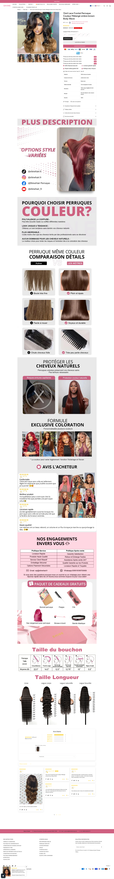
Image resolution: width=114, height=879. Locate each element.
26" (87, 34)
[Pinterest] (6, 866)
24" (83, 34)
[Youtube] (12, 866)
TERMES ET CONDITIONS (9, 841)
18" (64, 34)
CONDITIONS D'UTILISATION (10, 853)
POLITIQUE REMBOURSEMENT (10, 855)
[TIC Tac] (15, 866)
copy (95, 56)
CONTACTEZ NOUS (43, 851)
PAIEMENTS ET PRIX (7, 847)
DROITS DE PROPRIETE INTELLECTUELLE (12, 851)
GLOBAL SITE (42, 853)
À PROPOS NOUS (43, 849)
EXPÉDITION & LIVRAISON (9, 849)
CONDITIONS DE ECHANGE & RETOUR (12, 845)
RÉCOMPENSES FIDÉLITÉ (45, 841)
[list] (38, 33)
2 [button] (56, 814)
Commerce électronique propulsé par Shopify (21, 868)
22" (79, 34)
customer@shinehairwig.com (70, 831)
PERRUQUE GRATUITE (44, 843)
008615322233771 (86, 831)
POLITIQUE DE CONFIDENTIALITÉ (11, 843)
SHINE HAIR (9, 868)
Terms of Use (93, 850)
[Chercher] (104, 5)
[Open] (3, 876)
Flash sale (25, 9)
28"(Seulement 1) (68, 38)
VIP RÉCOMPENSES (44, 845)
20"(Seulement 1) (72, 34)
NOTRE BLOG (6, 857)
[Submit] (101, 846)
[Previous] (20, 33)
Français (108, 865)
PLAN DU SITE (6, 859)
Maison (19, 9)
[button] (22, 4)
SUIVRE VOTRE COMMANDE (46, 855)
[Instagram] (9, 866)
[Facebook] (3, 866)
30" (75, 38)
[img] (23, 769)
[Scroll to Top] (111, 872)
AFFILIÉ (41, 847)
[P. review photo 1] (31, 789)
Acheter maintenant (79, 46)
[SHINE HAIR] (7, 6)
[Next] (56, 33)
